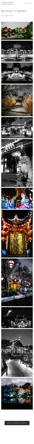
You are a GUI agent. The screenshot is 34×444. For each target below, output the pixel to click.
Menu (27, 3)
